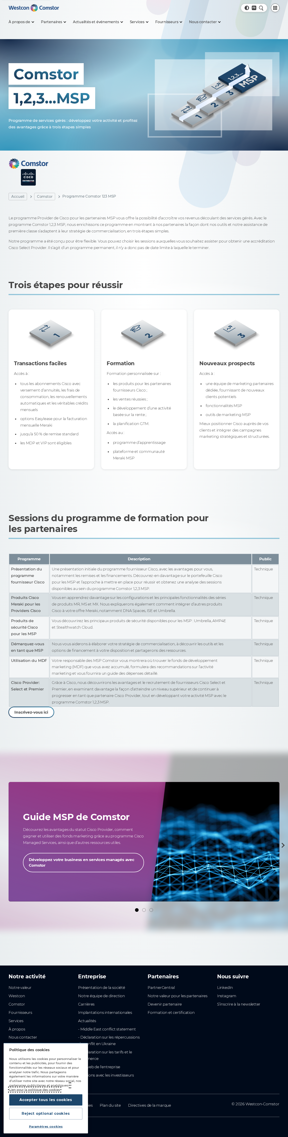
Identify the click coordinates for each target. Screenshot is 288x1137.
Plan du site (110, 1105)
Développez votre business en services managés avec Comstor (81, 862)
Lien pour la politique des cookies (34, 1089)
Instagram (226, 996)
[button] (247, 8)
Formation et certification (171, 1012)
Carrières (86, 1004)
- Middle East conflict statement (107, 1029)
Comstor (45, 196)
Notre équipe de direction (101, 996)
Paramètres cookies (46, 1126)
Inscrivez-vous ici (31, 712)
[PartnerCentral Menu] (275, 8)
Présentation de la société (101, 987)
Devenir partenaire (165, 1004)
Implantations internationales (105, 1012)
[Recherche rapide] (261, 8)
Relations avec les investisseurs (106, 1075)
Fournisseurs (20, 1012)
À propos (17, 1029)
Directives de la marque (149, 1105)
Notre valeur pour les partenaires (177, 996)
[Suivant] (282, 845)
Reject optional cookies (46, 1113)
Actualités (87, 1021)
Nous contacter (23, 1037)
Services (16, 1021)
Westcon (17, 996)
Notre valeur (20, 987)
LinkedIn (225, 987)
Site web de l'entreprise (99, 1067)
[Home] (34, 8)
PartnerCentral (161, 987)
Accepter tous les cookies (45, 1100)
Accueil (17, 196)
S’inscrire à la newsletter (238, 1004)
